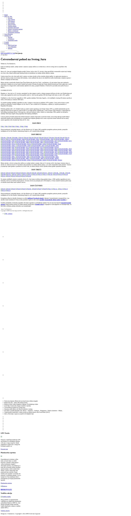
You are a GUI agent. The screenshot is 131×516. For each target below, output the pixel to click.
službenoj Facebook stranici (35, 198)
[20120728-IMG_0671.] (36, 152)
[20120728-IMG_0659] (36, 150)
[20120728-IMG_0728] (65, 153)
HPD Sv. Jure (11, 53)
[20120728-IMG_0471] (50, 141)
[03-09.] (67, 173)
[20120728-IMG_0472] (65, 141)
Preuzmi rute (4, 449)
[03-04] (18, 173)
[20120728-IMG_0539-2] (39, 144)
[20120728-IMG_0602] (36, 149)
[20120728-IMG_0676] (65, 152)
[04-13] (65, 189)
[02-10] (67, 137)
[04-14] (3, 190)
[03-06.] (34, 173)
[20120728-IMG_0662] (8, 152)
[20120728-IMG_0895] (36, 158)
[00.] (6, 126)
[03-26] (28, 176)
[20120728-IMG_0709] (50, 153)
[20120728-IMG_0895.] (22, 158)
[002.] (22, 126)
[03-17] (44, 174)
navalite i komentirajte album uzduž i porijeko (52, 200)
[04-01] (3, 189)
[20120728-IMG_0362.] (32, 139)
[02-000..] (15, 137)
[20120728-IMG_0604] (50, 149)
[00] (9, 126)
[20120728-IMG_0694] (22, 153)
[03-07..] (44, 173)
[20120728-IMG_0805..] (8, 157)
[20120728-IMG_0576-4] (51, 147)
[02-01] (20, 137)
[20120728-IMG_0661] (65, 150)
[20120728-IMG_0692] (8, 153)
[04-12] (60, 189)
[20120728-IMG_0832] (37, 157)
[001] (13, 126)
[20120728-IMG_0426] (22, 141)
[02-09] (61, 137)
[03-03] (13, 173)
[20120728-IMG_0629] (8, 150)
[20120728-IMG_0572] (22, 147)
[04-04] (18, 189)
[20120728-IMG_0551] (38, 145)
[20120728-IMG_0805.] (23, 157)
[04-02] (8, 189)
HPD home (4, 53)
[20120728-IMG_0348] (18, 139)
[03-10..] (8, 174)
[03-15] (39, 174)
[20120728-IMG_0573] (36, 147)
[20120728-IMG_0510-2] (8, 144)
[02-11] (3, 139)
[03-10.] (14, 174)
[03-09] (3, 174)
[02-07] (46, 137)
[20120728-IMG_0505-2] (51, 142)
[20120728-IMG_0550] (23, 145)
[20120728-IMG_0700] (36, 153)
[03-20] (65, 174)
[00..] (2, 126)
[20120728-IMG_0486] (22, 142)
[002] (26, 126)
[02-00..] (3, 137)
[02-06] (41, 137)
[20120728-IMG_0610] (65, 149)
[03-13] (29, 174)
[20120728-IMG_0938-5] (23, 160)
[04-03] (13, 189)
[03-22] (8, 176)
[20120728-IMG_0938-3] (51, 158)
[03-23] (13, 176)
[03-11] (19, 174)
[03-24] (18, 176)
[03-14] (34, 174)
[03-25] (23, 176)
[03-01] (3, 173)
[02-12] (8, 139)
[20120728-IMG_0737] (8, 155)
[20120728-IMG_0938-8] (54, 160)
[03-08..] (62, 173)
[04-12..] (55, 189)
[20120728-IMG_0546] (54, 144)
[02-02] (26, 137)
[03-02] (8, 173)
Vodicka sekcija (5, 510)
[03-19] (60, 174)
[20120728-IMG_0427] (36, 141)
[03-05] (28, 173)
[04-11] (49, 189)
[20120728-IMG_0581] (8, 149)
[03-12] (24, 174)
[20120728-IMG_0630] (22, 150)
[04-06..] (29, 189)
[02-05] (36, 137)
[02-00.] (9, 137)
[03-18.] (49, 174)
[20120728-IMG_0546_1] (8, 145)
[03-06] (39, 173)
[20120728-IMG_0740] (22, 155)
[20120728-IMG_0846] (8, 158)
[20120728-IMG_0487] (36, 142)
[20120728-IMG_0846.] (52, 157)
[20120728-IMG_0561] (52, 145)
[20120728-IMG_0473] (8, 142)
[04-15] (8, 190)
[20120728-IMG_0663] (22, 152)
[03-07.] (50, 173)
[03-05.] (23, 173)
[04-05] (23, 189)
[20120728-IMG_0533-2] (23, 144)
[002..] (17, 126)
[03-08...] (56, 173)
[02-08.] (51, 137)
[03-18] (55, 174)
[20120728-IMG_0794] (50, 155)
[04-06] (34, 189)
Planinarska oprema (6, 483)
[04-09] (44, 189)
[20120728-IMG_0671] (51, 152)
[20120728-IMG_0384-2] (61, 139)
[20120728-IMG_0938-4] (8, 160)
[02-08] (56, 137)
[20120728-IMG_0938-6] (39, 160)
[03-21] (3, 176)
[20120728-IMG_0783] (36, 155)
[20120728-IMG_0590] (22, 149)
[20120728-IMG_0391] (8, 141)
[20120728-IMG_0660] (50, 150)
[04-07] (39, 189)
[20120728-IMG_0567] (8, 147)
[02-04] (31, 137)
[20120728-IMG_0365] (47, 139)
